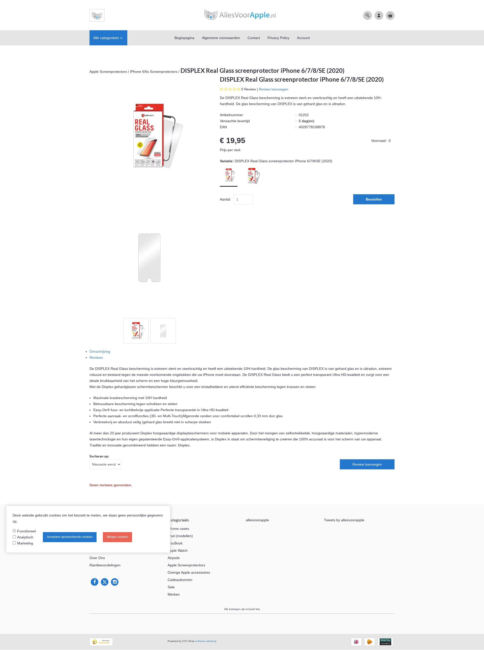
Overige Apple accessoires (189, 572)
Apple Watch (178, 550)
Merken (174, 594)
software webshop (206, 641)
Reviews (96, 357)
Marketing (25, 543)
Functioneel (26, 531)
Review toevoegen (273, 89)
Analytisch (25, 537)
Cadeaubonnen (180, 580)
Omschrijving (99, 351)
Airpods (174, 558)
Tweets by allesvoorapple (344, 520)
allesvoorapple (257, 520)
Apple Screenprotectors (108, 72)
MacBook (175, 543)
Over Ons (97, 558)
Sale (171, 587)
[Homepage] (242, 15)
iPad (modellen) (180, 536)
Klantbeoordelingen (104, 565)
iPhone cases (178, 529)
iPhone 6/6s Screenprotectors (154, 72)
